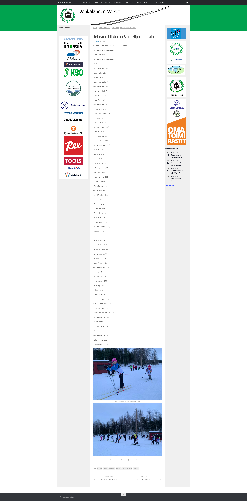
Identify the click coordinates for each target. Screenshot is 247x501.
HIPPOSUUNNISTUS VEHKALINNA (177, 172)
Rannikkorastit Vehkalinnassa (176, 164)
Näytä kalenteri (169, 185)
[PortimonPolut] (176, 75)
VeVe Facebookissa (65, 28)
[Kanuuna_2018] (73, 67)
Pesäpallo (147, 2)
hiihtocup (99, 468)
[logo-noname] (73, 124)
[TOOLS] (73, 164)
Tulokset (115, 28)
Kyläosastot (96, 2)
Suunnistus (116, 2)
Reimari (105, 468)
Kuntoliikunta (158, 2)
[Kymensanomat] (73, 114)
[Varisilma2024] (73, 178)
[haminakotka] (73, 60)
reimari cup (112, 468)
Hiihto (106, 2)
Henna (97, 42)
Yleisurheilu (127, 2)
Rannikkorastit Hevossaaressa (176, 180)
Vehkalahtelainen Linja (82, 2)
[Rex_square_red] (73, 155)
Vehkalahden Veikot (64, 2)
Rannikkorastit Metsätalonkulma (176, 156)
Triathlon (138, 2)
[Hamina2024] (73, 40)
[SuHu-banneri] (176, 38)
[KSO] (73, 76)
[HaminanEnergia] (73, 48)
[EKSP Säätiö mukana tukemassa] (73, 97)
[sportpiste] (73, 170)
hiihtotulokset (104, 28)
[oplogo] (73, 135)
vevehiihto (136, 468)
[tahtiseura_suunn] (176, 63)
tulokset (118, 468)
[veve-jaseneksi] (176, 97)
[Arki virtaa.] (73, 111)
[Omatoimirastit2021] (176, 144)
